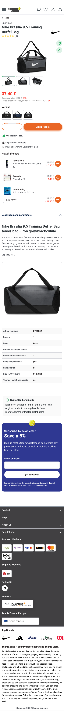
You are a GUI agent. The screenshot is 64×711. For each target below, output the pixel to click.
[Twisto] (18, 547)
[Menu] (4, 9)
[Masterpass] (40, 547)
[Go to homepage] (14, 9)
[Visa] (29, 547)
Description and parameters (17, 215)
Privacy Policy (42, 485)
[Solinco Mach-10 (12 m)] (7, 190)
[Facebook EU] (5, 588)
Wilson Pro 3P (19, 179)
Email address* (12, 458)
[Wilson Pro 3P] (7, 177)
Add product (42, 126)
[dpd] (7, 573)
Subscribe (34, 474)
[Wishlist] (45, 9)
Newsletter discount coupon (22, 485)
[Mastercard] (51, 547)
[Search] (38, 9)
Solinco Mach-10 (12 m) (24, 192)
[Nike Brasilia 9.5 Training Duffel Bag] (6, 115)
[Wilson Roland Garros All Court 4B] (7, 163)
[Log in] (52, 9)
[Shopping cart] (59, 9)
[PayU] (7, 547)
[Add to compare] (59, 50)
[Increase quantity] (19, 126)
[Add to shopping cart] (58, 164)
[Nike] (56, 32)
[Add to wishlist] (59, 43)
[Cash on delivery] (7, 556)
